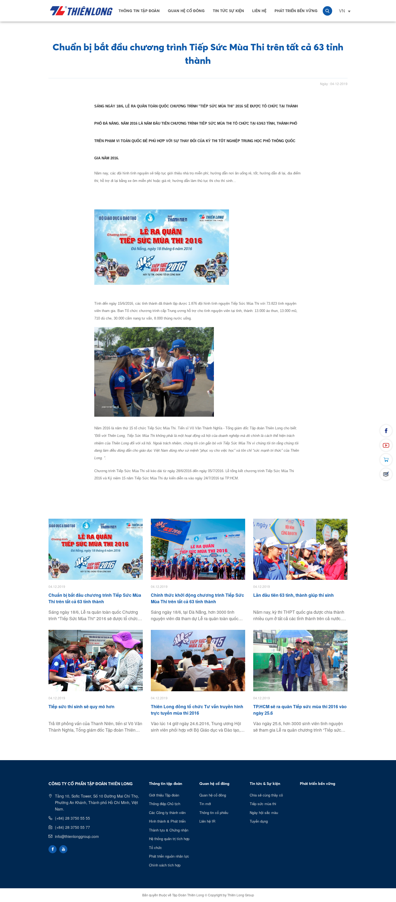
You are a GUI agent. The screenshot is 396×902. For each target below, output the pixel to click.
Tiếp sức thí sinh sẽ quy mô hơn (81, 706)
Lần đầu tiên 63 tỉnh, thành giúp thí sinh (293, 595)
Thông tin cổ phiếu (213, 812)
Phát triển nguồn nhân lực (169, 856)
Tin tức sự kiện (228, 10)
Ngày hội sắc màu (264, 812)
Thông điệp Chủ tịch (164, 803)
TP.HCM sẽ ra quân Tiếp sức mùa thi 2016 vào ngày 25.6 (300, 709)
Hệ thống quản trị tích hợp (169, 838)
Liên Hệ (259, 10)
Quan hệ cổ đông (186, 10)
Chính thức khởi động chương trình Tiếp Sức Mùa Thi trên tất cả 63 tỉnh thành (197, 598)
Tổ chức (155, 847)
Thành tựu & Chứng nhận (168, 830)
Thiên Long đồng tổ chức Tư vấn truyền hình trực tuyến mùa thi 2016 (197, 709)
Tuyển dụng (259, 821)
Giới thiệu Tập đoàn (164, 795)
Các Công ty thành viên (167, 812)
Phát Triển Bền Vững (296, 10)
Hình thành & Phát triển (167, 821)
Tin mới (205, 803)
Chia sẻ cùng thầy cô (266, 795)
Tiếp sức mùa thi (263, 803)
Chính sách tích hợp (164, 865)
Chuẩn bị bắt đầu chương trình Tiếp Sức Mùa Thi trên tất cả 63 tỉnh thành (94, 598)
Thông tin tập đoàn (139, 10)
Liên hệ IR (207, 821)
